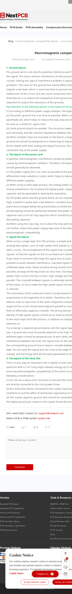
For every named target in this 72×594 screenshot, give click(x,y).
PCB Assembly (34, 27)
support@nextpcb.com (51, 413)
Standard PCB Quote (9, 504)
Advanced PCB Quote (10, 512)
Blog (10, 41)
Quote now (44, 418)
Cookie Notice (16, 573)
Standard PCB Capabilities (12, 508)
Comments (20, 467)
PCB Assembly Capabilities (12, 525)
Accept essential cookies (34, 582)
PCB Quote (16, 27)
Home (3, 27)
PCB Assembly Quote (9, 521)
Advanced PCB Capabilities (12, 517)
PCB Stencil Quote (8, 530)
